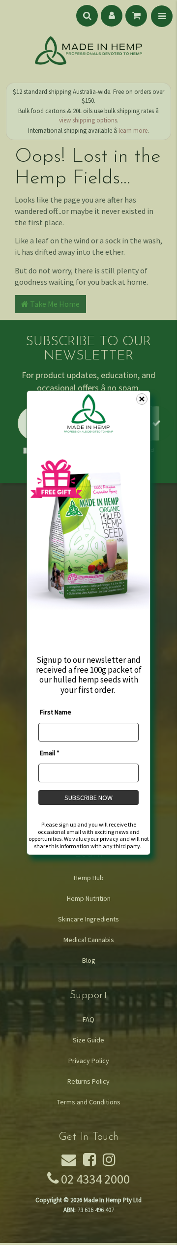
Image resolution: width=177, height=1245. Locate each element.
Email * (49, 752)
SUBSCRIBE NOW (88, 797)
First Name (55, 712)
